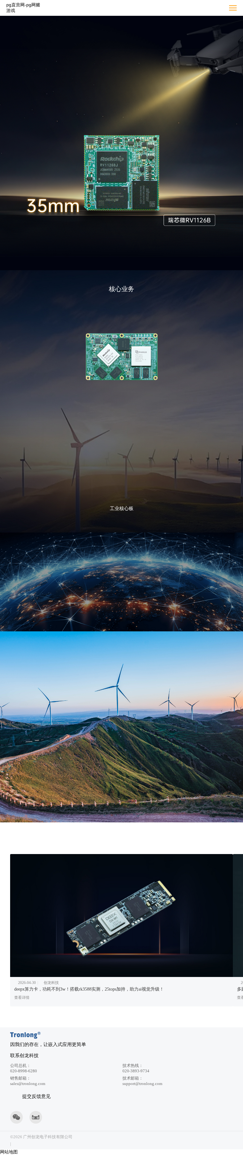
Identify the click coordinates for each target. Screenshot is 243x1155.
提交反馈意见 (36, 1096)
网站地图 (9, 1151)
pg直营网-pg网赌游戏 (23, 7)
